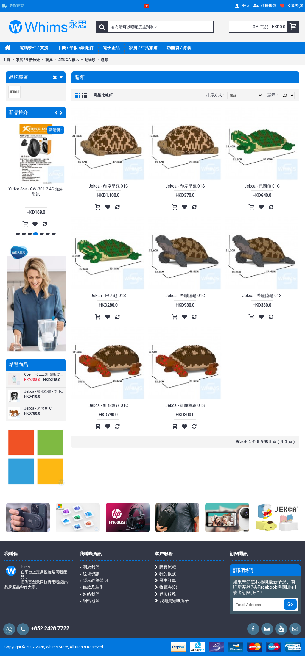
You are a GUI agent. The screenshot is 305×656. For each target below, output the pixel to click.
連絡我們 (91, 594)
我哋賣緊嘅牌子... (176, 600)
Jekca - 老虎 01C (38, 408)
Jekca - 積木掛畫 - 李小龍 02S (44, 391)
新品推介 (18, 112)
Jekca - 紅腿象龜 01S (185, 405)
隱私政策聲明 (95, 580)
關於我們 (91, 567)
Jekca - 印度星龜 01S (185, 186)
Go (290, 604)
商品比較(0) (103, 95)
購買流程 (167, 567)
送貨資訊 (91, 573)
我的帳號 (167, 573)
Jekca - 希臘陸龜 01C (185, 295)
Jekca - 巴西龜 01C (262, 186)
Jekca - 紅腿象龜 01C (108, 405)
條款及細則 (93, 587)
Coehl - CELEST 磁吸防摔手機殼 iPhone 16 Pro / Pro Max (44, 375)
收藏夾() (168, 587)
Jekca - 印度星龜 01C (108, 186)
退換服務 (167, 594)
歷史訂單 (167, 580)
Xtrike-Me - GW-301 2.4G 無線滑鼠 (35, 191)
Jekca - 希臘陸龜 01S (262, 295)
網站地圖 (91, 600)
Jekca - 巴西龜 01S (108, 295)
